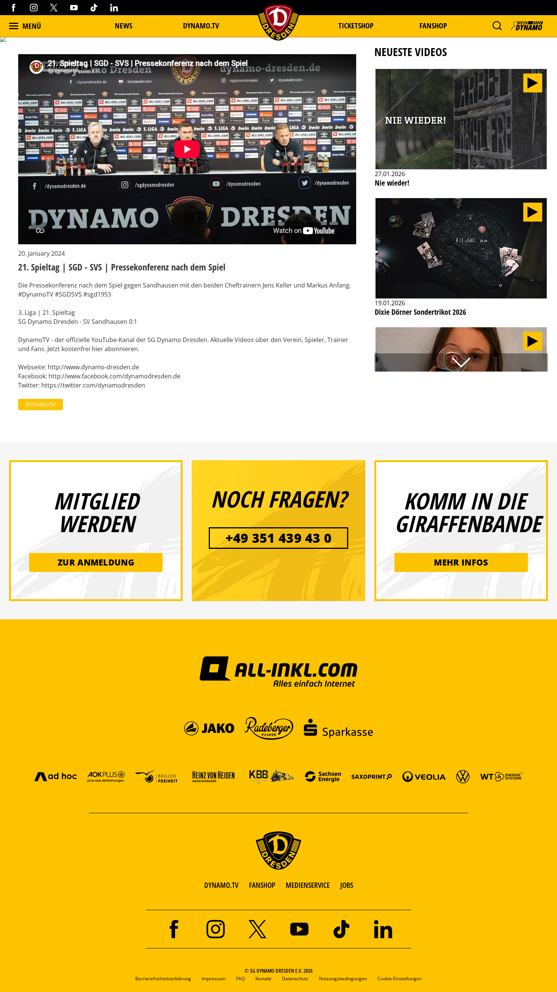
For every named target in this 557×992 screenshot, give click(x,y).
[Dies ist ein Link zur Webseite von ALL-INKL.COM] (278, 671)
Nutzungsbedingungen (343, 978)
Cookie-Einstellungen (399, 978)
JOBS (346, 885)
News (123, 25)
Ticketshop (356, 25)
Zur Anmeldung (96, 562)
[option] (461, 132)
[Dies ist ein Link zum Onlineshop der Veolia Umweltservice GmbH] (424, 776)
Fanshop (433, 25)
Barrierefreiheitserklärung (163, 978)
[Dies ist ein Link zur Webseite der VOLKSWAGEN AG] (463, 776)
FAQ (240, 978)
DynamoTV (40, 404)
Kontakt (263, 978)
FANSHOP (262, 885)
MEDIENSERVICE (308, 885)
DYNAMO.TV (201, 25)
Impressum (213, 978)
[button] (497, 25)
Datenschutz (295, 978)
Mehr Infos (461, 562)
